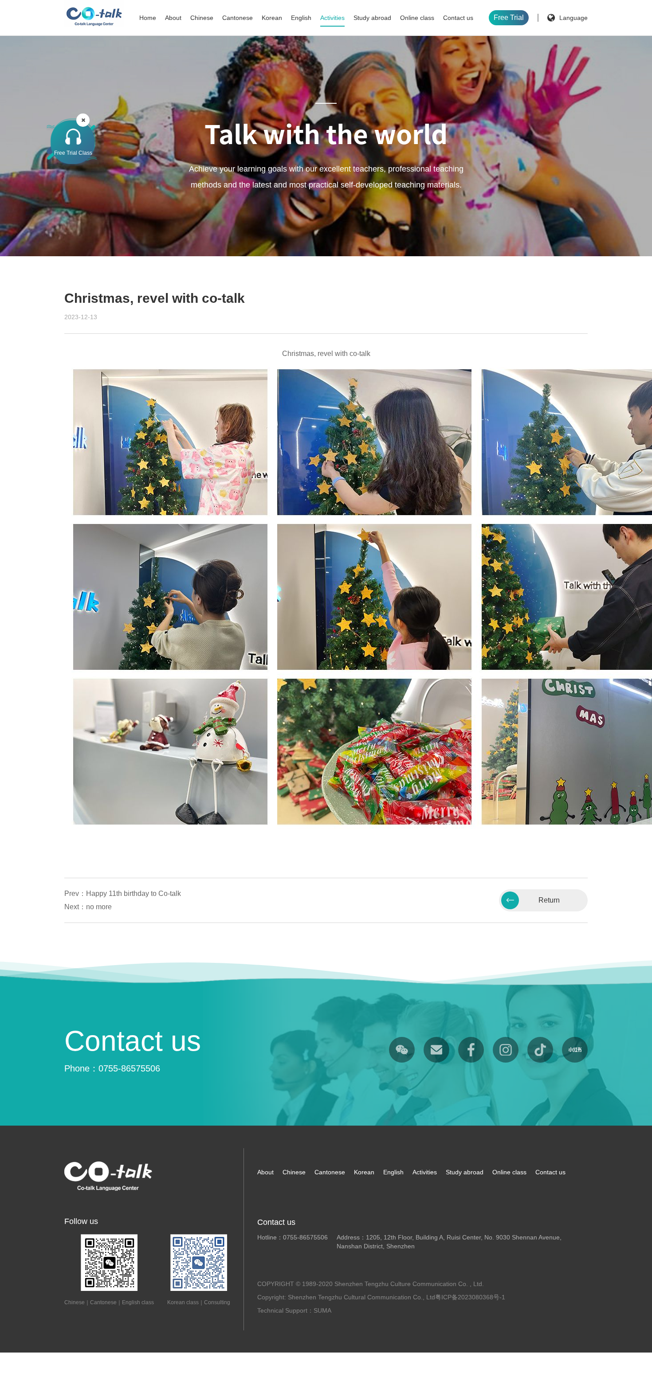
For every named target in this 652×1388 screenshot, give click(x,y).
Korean (272, 17)
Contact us (458, 17)
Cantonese (237, 17)
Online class (417, 17)
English (301, 17)
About (173, 17)
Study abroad (372, 17)
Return (549, 900)
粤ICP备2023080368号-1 (470, 1297)
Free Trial (509, 17)
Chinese (201, 17)
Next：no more (88, 907)
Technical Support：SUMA (294, 1310)
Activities (332, 17)
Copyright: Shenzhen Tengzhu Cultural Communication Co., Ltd (346, 1297)
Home (147, 17)
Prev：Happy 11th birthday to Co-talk (122, 893)
